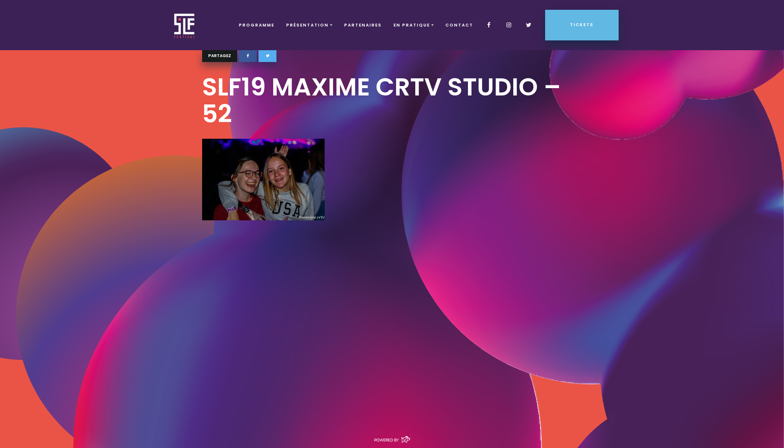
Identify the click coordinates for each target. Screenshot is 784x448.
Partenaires (363, 25)
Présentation (307, 25)
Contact (459, 25)
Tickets (582, 25)
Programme (256, 25)
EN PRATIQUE (412, 25)
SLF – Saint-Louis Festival (184, 25)
